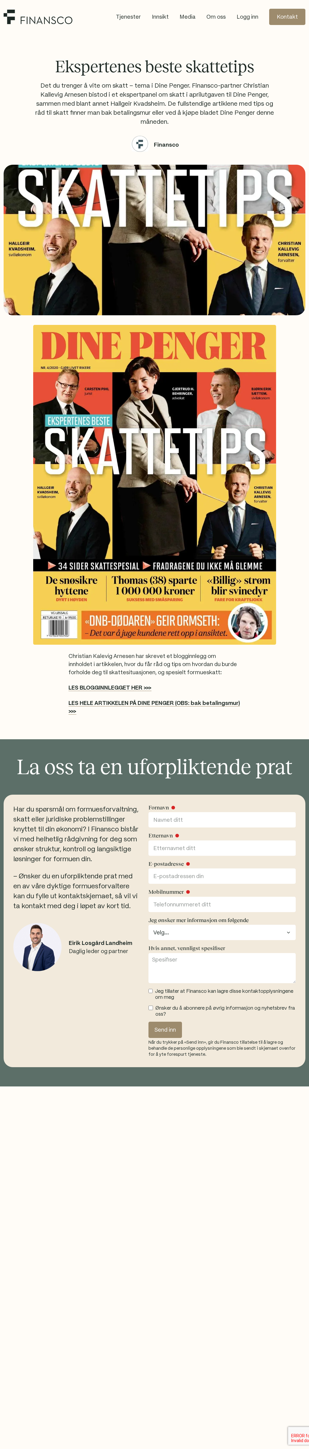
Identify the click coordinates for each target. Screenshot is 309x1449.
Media (188, 16)
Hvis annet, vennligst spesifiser (186, 948)
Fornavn (158, 808)
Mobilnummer (166, 892)
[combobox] (222, 932)
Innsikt (160, 16)
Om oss (216, 16)
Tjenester (128, 16)
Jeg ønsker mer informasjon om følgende (198, 920)
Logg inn (247, 16)
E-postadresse (166, 864)
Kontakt (287, 16)
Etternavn (160, 836)
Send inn (165, 1029)
